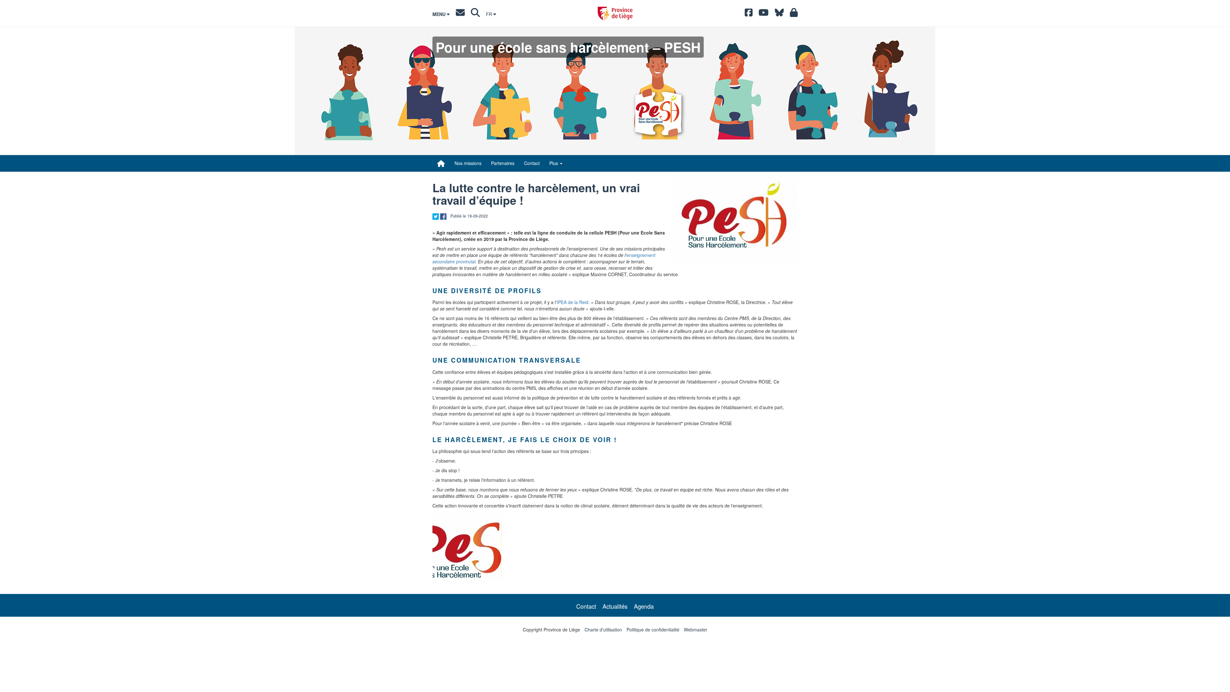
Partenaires (502, 163)
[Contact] (460, 14)
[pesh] (467, 546)
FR (489, 14)
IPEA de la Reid (572, 302)
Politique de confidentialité (653, 629)
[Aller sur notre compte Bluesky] (779, 14)
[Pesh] (734, 219)
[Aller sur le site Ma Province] (794, 14)
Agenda (644, 606)
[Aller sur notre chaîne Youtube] (763, 14)
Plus (554, 163)
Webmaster (695, 629)
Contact (532, 163)
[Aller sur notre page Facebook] (749, 14)
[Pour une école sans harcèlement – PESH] (441, 163)
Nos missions (468, 163)
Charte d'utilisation (603, 629)
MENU (439, 14)
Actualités (615, 606)
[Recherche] (475, 14)
